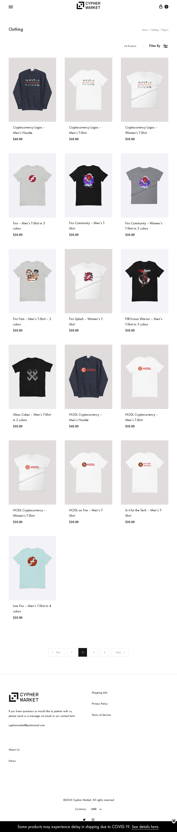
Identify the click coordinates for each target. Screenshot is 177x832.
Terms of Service (101, 715)
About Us (14, 749)
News (12, 761)
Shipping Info (99, 692)
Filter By (154, 46)
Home (144, 30)
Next (118, 652)
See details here (145, 826)
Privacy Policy (99, 703)
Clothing (154, 30)
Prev (58, 652)
